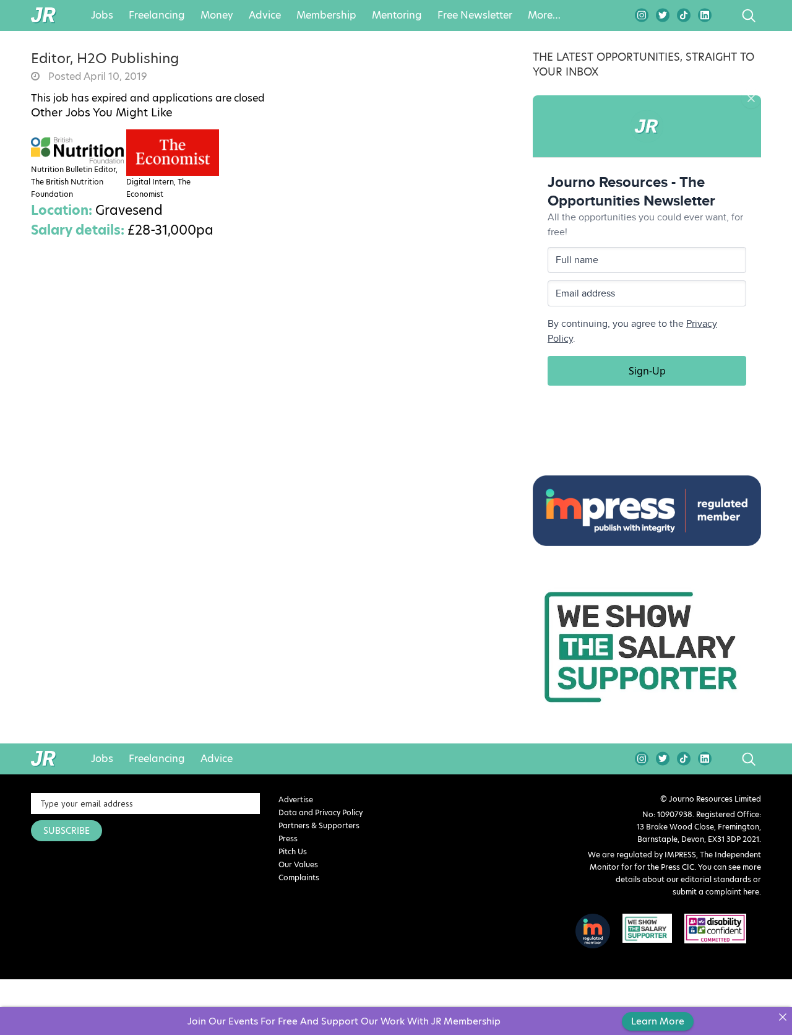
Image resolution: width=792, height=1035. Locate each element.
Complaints (298, 877)
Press (288, 838)
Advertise (295, 799)
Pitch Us (292, 851)
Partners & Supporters (318, 825)
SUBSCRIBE (66, 831)
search (725, 15)
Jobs (102, 15)
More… (544, 15)
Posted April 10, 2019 (96, 77)
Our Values (298, 864)
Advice (265, 15)
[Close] (782, 1016)
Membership (326, 15)
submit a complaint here (716, 891)
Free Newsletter (474, 15)
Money (216, 15)
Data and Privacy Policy (320, 812)
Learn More (657, 1021)
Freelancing (157, 15)
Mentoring (397, 15)
